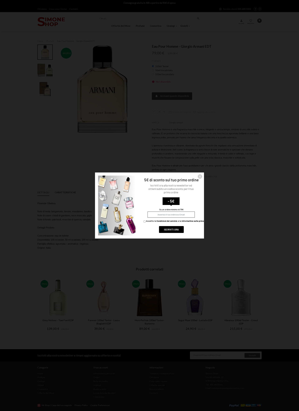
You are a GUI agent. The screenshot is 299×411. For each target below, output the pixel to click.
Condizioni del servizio (167, 221)
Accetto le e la (176, 221)
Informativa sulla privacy (194, 221)
